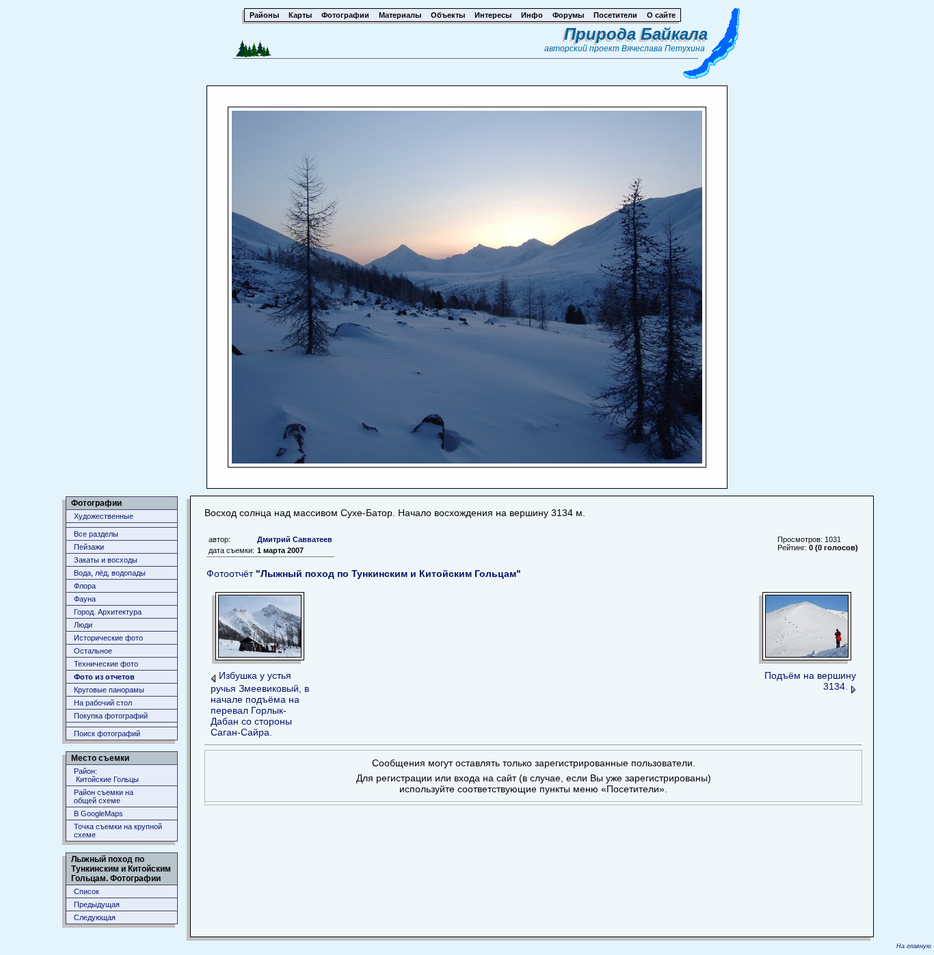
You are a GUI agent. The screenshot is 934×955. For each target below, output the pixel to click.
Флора (85, 586)
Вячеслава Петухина (663, 48)
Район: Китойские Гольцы (106, 775)
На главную (913, 946)
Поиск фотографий (107, 733)
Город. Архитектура (108, 612)
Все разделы (96, 534)
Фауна (85, 599)
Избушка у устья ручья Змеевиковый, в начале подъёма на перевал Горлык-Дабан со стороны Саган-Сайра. (260, 704)
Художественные (103, 516)
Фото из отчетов (104, 677)
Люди (83, 625)
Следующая (95, 917)
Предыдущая (97, 904)
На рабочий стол (103, 703)
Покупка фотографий (111, 716)
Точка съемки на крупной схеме (118, 830)
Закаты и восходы (105, 560)
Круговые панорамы (109, 690)
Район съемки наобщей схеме (103, 796)
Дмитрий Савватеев (294, 539)
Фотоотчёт (363, 573)
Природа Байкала (636, 34)
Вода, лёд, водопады (110, 573)
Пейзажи (89, 547)
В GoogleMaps (98, 813)
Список (86, 891)
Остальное (93, 651)
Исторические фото (108, 638)
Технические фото (106, 664)
